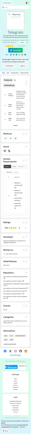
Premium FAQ (14, 73)
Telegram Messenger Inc (9, 42)
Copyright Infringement (15, 401)
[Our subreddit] (25, 351)
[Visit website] (27, 42)
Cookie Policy (15, 410)
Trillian (11, 339)
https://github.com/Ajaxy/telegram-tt (12, 293)
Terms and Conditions (15, 403)
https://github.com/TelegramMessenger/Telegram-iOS (15, 284)
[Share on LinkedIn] (16, 54)
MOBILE (16, 172)
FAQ (8, 73)
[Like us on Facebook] (5, 351)
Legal (15, 397)
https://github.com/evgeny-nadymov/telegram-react (15, 297)
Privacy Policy (15, 405)
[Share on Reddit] (22, 54)
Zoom (11, 335)
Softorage (15, 374)
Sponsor (23, 65)
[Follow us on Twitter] (10, 351)
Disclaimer (15, 407)
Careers (15, 383)
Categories (15, 387)
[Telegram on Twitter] (9, 151)
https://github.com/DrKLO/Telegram (12, 281)
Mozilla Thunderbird (20, 335)
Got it (5, 431)
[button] (26, 81)
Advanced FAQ (24, 73)
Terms (15, 427)
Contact (15, 412)
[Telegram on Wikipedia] (5, 151)
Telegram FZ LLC (24, 40)
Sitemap (15, 389)
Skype (5, 335)
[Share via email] (25, 54)
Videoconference (7, 322)
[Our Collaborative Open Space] (20, 351)
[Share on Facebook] (11, 54)
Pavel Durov (6, 40)
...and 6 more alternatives (9, 344)
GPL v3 (5, 309)
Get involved (9, 65)
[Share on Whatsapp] (19, 54)
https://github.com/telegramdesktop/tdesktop (15, 276)
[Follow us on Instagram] (15, 351)
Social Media (17, 321)
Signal (5, 339)
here (2, 423)
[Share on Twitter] (14, 54)
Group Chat (24, 321)
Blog (3, 73)
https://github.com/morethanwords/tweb (14, 291)
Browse (15, 385)
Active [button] (22, 42)
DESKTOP (9, 172)
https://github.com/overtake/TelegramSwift (14, 288)
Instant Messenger (8, 321)
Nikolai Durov (15, 40)
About (15, 381)
